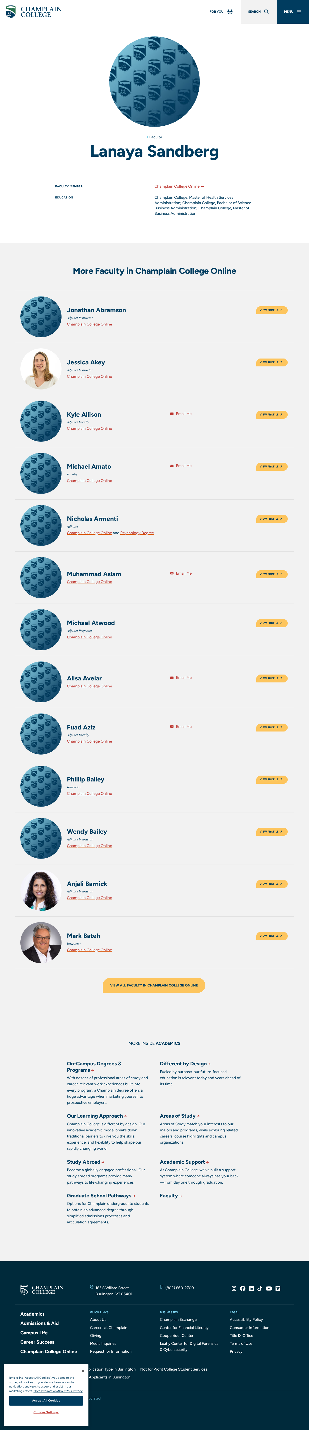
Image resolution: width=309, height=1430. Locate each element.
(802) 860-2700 (179, 1288)
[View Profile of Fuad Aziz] (41, 734)
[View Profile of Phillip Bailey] (41, 786)
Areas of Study (178, 1116)
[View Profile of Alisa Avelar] (41, 682)
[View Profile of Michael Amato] (41, 473)
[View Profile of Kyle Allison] (41, 421)
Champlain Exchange (178, 1319)
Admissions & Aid (39, 1323)
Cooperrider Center (176, 1335)
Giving (95, 1335)
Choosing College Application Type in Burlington (94, 1369)
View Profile (269, 310)
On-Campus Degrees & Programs (94, 1066)
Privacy (236, 1351)
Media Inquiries (103, 1343)
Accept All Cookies (46, 1400)
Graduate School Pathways (99, 1195)
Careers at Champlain (108, 1327)
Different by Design (183, 1063)
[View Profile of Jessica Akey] (41, 368)
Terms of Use (241, 1343)
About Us (98, 1319)
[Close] (83, 1371)
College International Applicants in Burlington (91, 1377)
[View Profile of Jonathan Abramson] (41, 316)
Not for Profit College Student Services (173, 1369)
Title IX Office (241, 1335)
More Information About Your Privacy (58, 1391)
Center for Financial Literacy (184, 1327)
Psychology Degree (137, 533)
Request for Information (111, 1351)
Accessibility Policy (246, 1319)
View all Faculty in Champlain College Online (154, 985)
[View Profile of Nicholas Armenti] (41, 525)
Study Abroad (83, 1162)
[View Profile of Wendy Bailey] (41, 838)
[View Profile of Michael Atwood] (41, 629)
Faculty (155, 137)
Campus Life (34, 1333)
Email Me (183, 413)
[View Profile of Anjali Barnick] (41, 890)
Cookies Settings (46, 1412)
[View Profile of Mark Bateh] (41, 942)
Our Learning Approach (95, 1116)
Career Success (37, 1342)
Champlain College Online (177, 186)
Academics (32, 1314)
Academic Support (182, 1162)
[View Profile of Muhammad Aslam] (41, 577)
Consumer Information (249, 1327)
